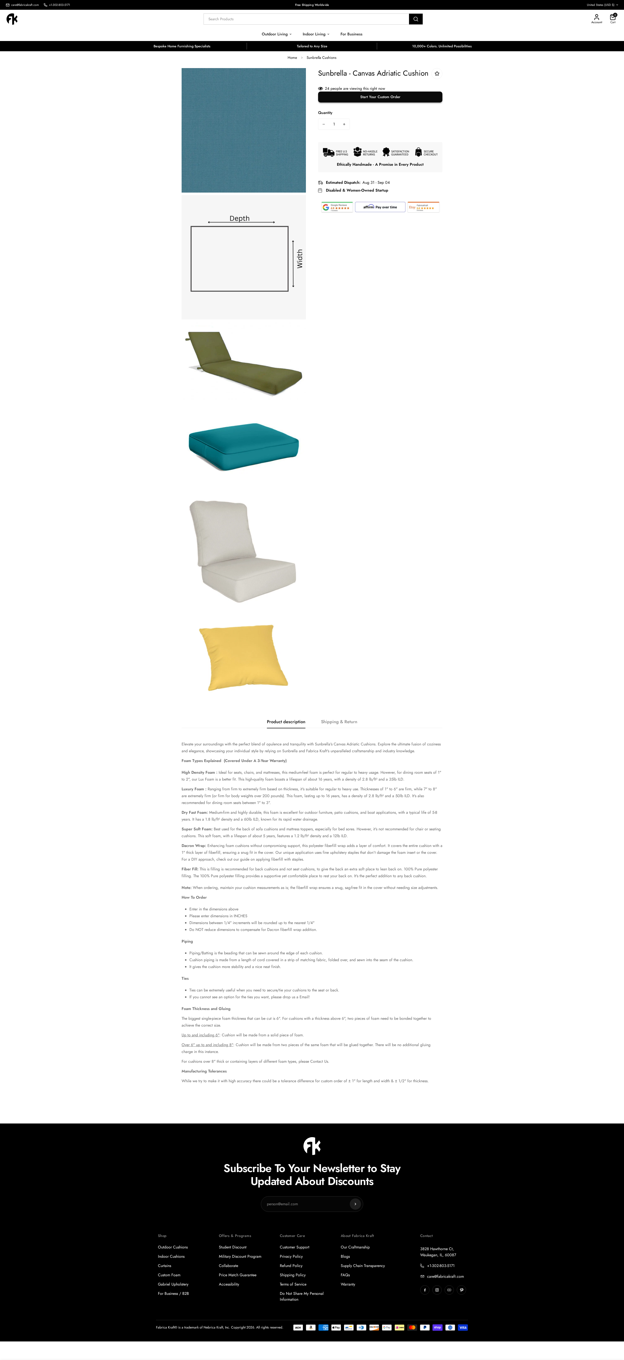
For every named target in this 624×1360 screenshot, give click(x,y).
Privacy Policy (291, 1256)
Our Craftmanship (355, 1247)
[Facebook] (424, 1290)
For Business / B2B (173, 1293)
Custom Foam (169, 1275)
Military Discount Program (240, 1256)
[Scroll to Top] (614, 1333)
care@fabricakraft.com (445, 1276)
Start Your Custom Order (380, 97)
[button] (612, 19)
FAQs (345, 1275)
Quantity (325, 112)
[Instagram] (437, 1290)
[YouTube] (449, 1290)
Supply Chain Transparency (363, 1265)
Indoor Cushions (171, 1256)
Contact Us (319, 1061)
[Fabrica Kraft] (14, 19)
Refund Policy (291, 1265)
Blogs (345, 1256)
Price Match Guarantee (237, 1275)
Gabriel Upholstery (173, 1284)
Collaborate (228, 1265)
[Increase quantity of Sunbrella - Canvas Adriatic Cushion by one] (344, 124)
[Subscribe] (355, 1204)
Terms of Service (293, 1284)
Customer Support (294, 1247)
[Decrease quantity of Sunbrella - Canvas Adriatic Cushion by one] (323, 124)
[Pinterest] (461, 1290)
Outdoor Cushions (173, 1247)
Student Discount (232, 1247)
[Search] (416, 19)
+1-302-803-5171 (441, 1265)
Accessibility (229, 1284)
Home (292, 57)
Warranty (348, 1284)
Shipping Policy (293, 1275)
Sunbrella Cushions (321, 57)
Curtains (164, 1265)
